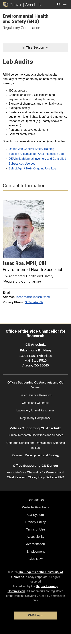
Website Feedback (35, 507)
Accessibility (35, 536)
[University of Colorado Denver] (13, 4)
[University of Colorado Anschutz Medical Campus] (33, 4)
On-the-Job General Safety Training (31, 148)
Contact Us (35, 500)
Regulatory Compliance (21, 28)
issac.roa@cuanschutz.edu (33, 297)
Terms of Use (35, 529)
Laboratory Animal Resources (35, 410)
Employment (35, 551)
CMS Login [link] (35, 615)
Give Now (35, 559)
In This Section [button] (33, 47)
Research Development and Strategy (35, 455)
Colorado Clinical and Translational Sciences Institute (35, 445)
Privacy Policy (35, 522)
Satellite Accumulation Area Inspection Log (36, 153)
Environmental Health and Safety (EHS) (25, 18)
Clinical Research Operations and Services (35, 435)
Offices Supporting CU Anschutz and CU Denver (35, 385)
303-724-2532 (34, 302)
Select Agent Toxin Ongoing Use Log (32, 168)
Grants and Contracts (35, 402)
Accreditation (35, 544)
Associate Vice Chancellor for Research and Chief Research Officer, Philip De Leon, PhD (35, 475)
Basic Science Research (36, 395)
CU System (35, 515)
